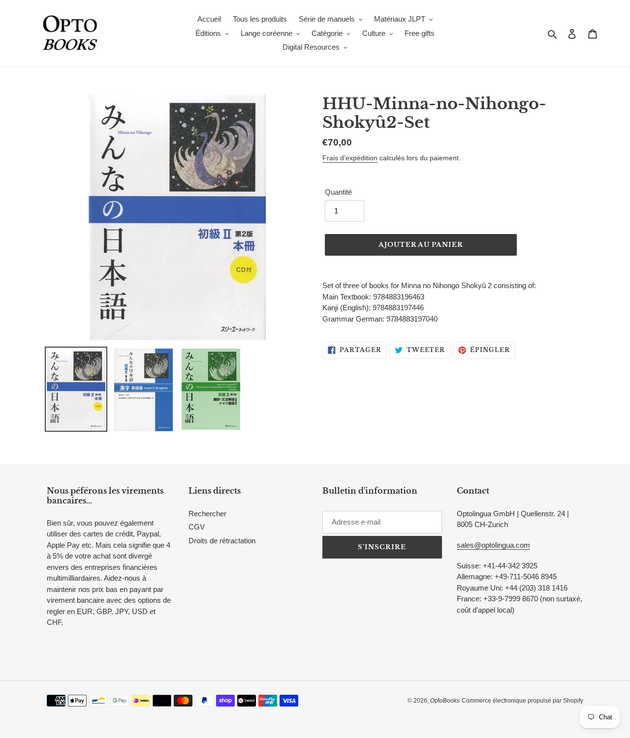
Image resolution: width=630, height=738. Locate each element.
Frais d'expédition (350, 158)
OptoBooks (445, 700)
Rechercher (207, 513)
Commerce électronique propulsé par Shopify (522, 700)
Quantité (338, 192)
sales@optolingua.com (493, 545)
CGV (197, 527)
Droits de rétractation (222, 540)
